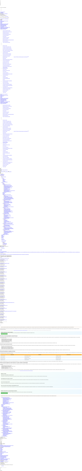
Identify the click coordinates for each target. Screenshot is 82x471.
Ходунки (1, 453)
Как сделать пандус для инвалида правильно (5, 446)
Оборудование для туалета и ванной (4, 455)
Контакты (1, 450)
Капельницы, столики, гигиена (7, 254)
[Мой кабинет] (1, 19)
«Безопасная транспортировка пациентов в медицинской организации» (26, 370)
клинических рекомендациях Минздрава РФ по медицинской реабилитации (20, 330)
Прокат (1, 448)
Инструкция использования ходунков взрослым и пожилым (6, 445)
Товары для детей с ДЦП (7, 208)
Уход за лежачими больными (3, 457)
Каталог (4, 183)
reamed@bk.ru (1, 12)
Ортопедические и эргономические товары (9, 224)
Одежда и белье (12, 254)
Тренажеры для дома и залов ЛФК (8, 227)
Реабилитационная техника (7, 204)
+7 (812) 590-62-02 (2, 174)
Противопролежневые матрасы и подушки (19, 254)
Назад (3, 178)
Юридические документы (3, 451)
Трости (1, 454)
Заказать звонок (2, 175)
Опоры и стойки (2, 254)
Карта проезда (6, 16)
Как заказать (1, 449)
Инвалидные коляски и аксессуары (8, 185)
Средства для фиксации (26, 254)
